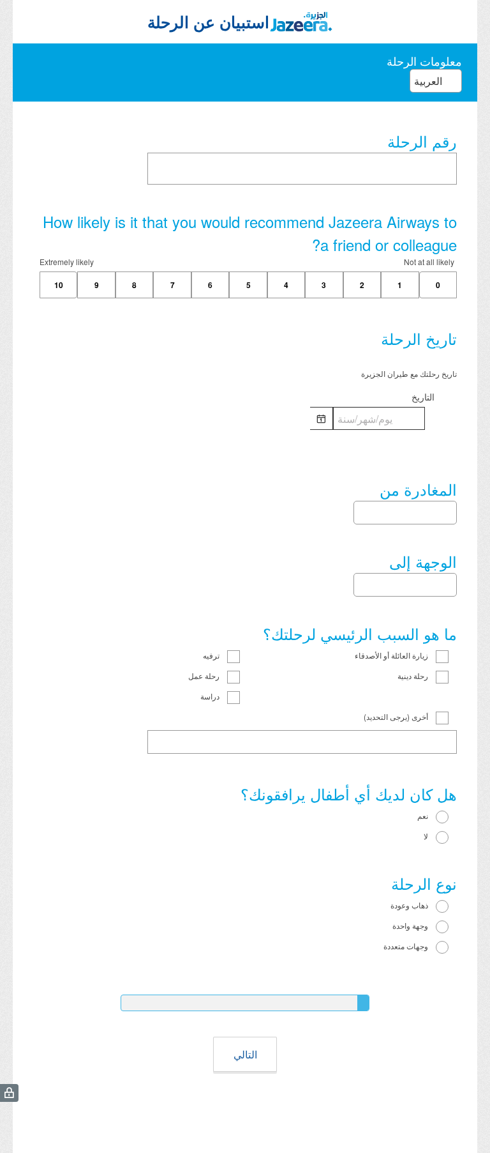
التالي (245, 1054)
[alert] (248, 440)
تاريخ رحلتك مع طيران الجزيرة (409, 373)
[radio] (46, 817)
